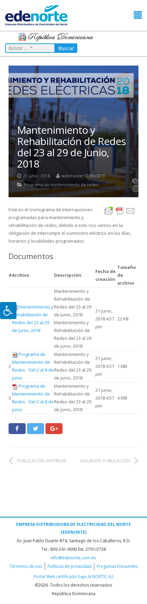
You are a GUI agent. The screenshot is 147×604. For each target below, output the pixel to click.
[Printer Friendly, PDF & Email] (119, 210)
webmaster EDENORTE (83, 175)
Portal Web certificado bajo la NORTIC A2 (73, 576)
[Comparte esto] (17, 428)
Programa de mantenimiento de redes (61, 184)
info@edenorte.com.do (73, 558)
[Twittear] (35, 428)
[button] (138, 15)
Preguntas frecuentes (117, 566)
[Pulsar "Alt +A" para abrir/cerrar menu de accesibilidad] (8, 310)
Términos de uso (26, 566)
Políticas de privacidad (70, 566)
